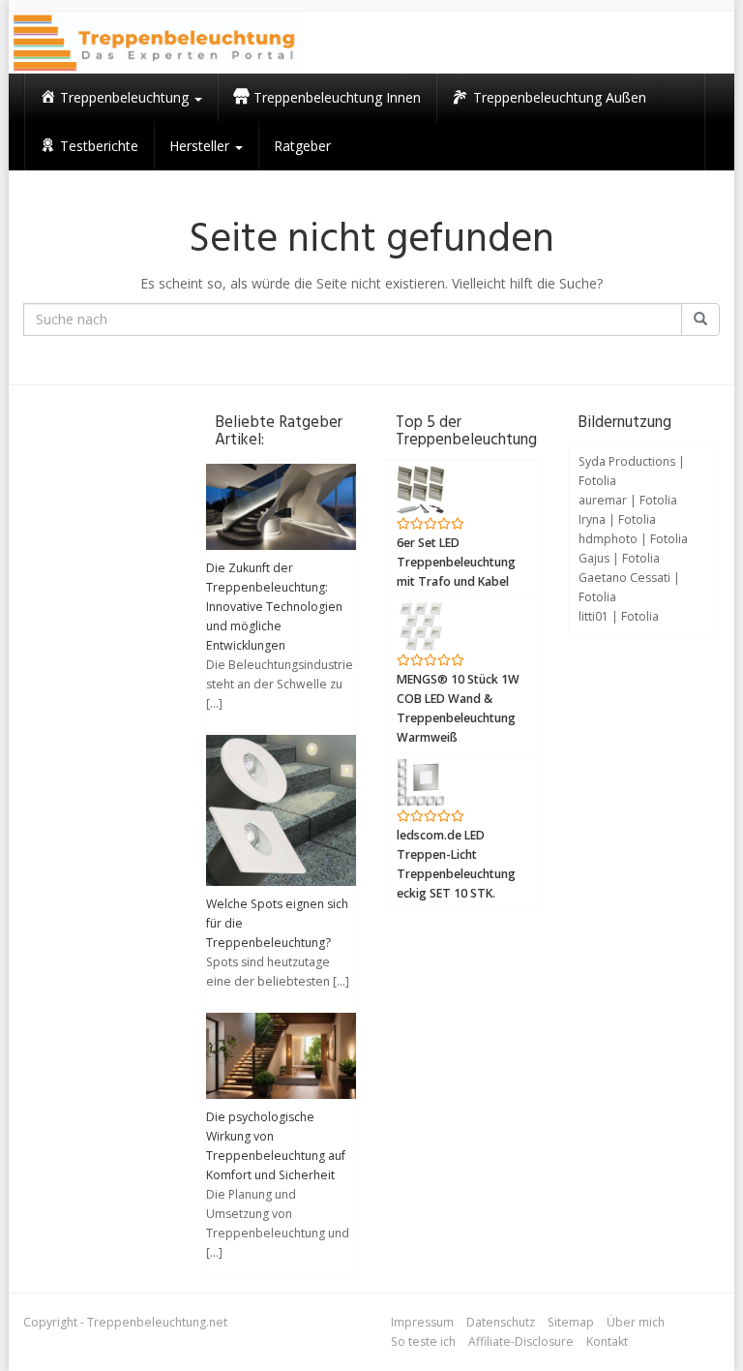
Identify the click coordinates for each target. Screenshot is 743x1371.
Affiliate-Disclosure (521, 1341)
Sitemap (571, 1322)
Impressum (422, 1322)
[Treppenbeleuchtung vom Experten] (154, 43)
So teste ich (423, 1341)
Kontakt (607, 1341)
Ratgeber (302, 146)
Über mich (636, 1322)
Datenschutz (500, 1322)
